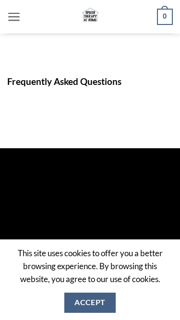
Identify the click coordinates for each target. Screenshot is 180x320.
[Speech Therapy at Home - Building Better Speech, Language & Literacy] (90, 17)
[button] (14, 17)
